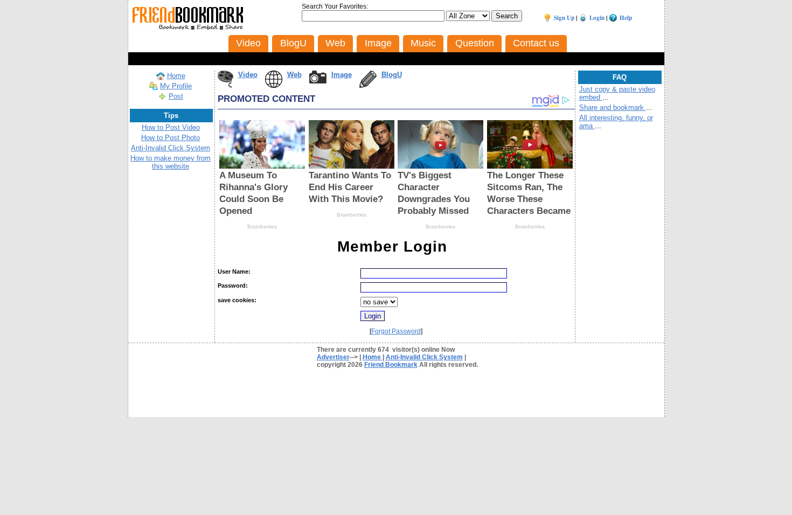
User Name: (234, 271)
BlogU (391, 75)
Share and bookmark (612, 107)
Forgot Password (396, 331)
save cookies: (237, 300)
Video (248, 75)
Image (341, 75)
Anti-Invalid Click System (170, 148)
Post (176, 96)
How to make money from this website (170, 162)
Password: (233, 285)
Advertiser (333, 357)
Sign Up (564, 17)
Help (626, 17)
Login (597, 17)
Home (176, 76)
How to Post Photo (170, 138)
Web (294, 75)
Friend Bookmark (391, 364)
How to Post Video (171, 127)
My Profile (176, 86)
